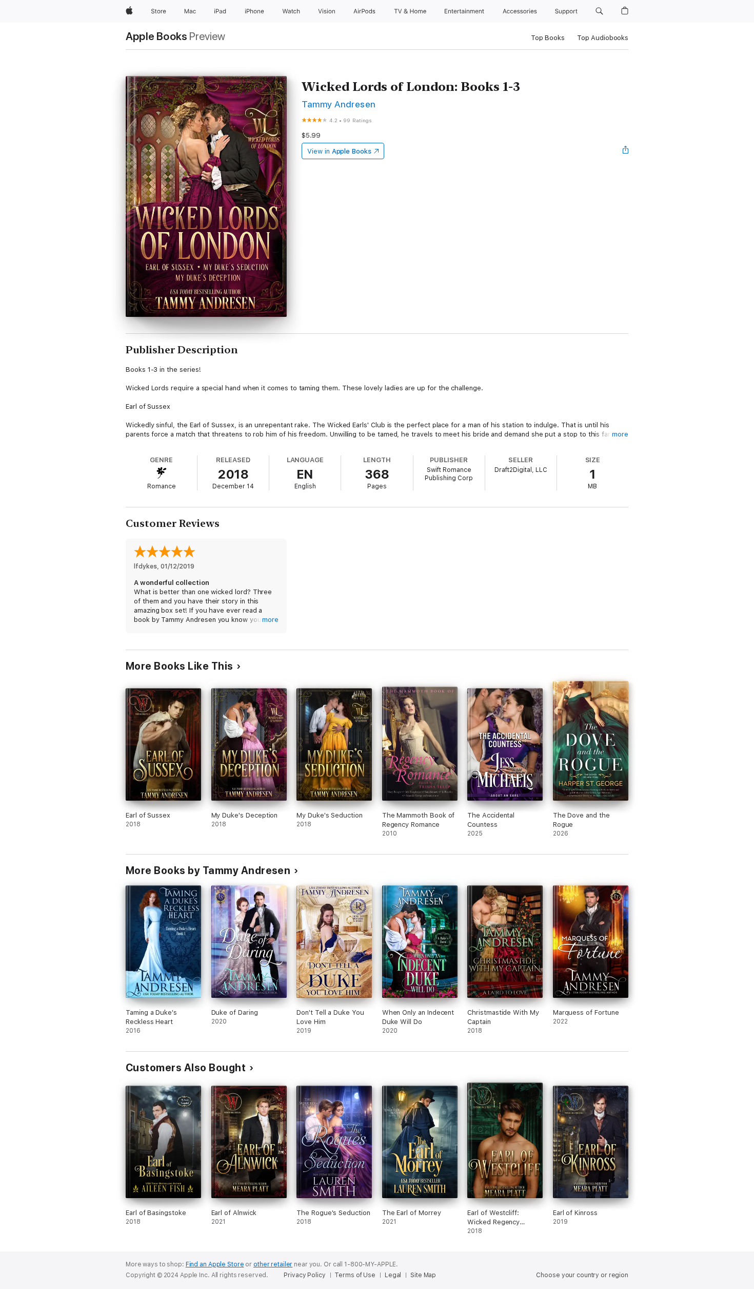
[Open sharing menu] (626, 151)
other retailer (272, 1264)
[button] (599, 11)
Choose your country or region (582, 1275)
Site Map (423, 1275)
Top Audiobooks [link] (602, 38)
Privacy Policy (304, 1275)
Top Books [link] (548, 38)
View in (339, 151)
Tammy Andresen (339, 104)
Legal (393, 1275)
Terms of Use (354, 1275)
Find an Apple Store (215, 1264)
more (620, 434)
